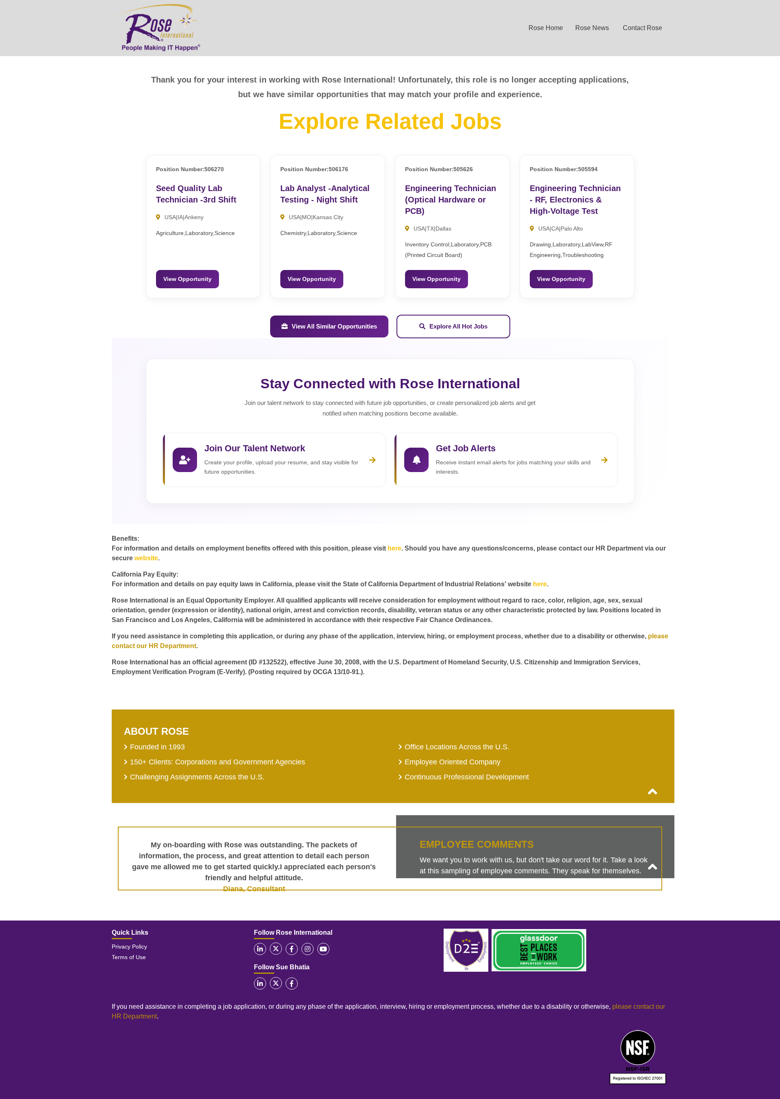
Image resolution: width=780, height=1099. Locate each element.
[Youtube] (323, 949)
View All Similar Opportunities (334, 326)
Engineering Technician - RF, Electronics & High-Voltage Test (575, 199)
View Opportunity (187, 279)
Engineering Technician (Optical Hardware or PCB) (450, 199)
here (394, 548)
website (146, 558)
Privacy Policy (129, 946)
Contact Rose (642, 27)
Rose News (592, 27)
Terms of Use (129, 957)
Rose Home (546, 27)
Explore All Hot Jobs (458, 326)
